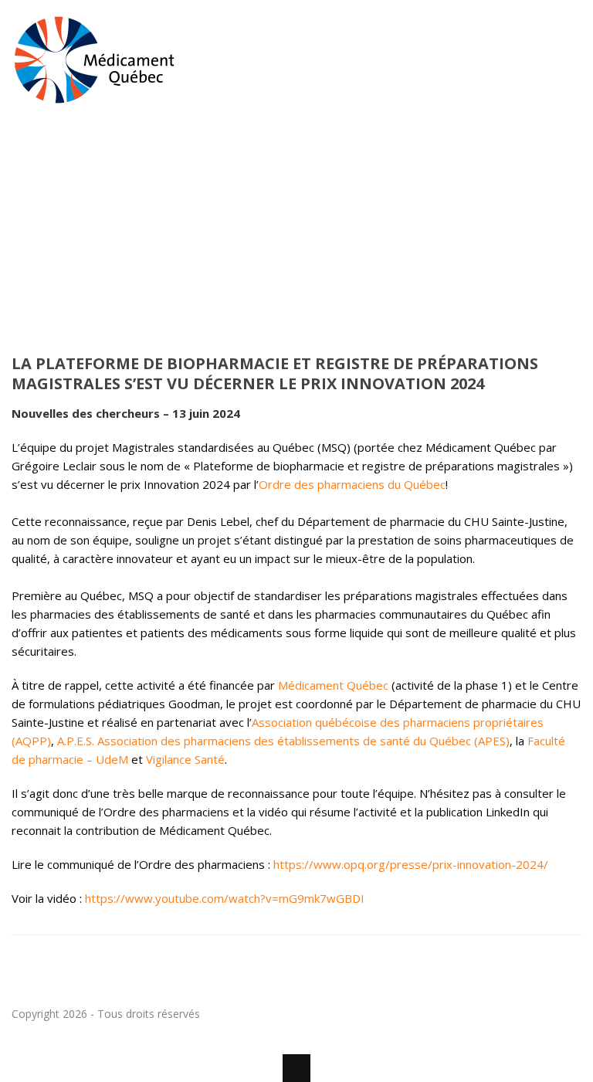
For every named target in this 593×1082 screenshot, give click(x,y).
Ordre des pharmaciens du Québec (352, 484)
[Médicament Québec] (95, 97)
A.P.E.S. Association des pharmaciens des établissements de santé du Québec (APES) (283, 740)
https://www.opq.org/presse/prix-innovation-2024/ (410, 864)
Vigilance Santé (185, 759)
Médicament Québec (333, 685)
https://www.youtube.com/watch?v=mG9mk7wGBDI (224, 898)
